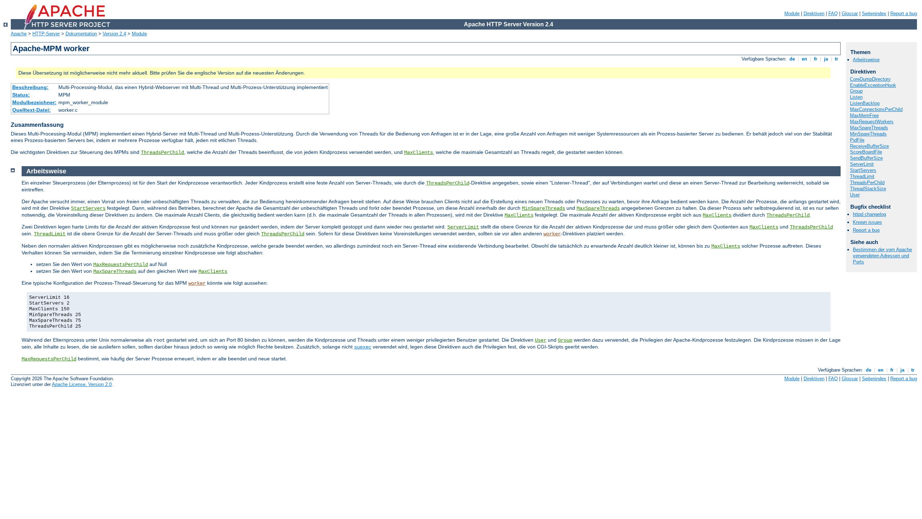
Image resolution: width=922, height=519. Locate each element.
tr (836, 59)
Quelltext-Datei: (31, 110)
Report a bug (903, 13)
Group (565, 340)
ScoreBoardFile (866, 152)
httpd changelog (869, 214)
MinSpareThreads (543, 208)
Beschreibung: (30, 87)
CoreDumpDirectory (870, 79)
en (804, 59)
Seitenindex (874, 13)
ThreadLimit (50, 234)
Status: (21, 95)
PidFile (857, 140)
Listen (856, 97)
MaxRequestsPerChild (120, 264)
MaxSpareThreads (598, 208)
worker (552, 234)
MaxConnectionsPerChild (876, 109)
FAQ (833, 13)
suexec (362, 347)
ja (826, 59)
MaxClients (418, 152)
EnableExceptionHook (873, 85)
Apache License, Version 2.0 (82, 384)
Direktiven (814, 13)
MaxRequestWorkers (872, 121)
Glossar (850, 13)
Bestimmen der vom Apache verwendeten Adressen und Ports (882, 256)
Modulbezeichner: (34, 102)
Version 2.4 (114, 33)
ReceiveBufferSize (869, 146)
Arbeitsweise (866, 59)
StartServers (88, 208)
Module (792, 13)
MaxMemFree (864, 115)
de (792, 59)
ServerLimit (463, 227)
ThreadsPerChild (162, 152)
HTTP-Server (46, 33)
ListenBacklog (865, 103)
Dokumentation (81, 33)
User (540, 340)
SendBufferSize (866, 158)
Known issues (867, 222)
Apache (19, 33)
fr (816, 59)
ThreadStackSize (868, 188)
